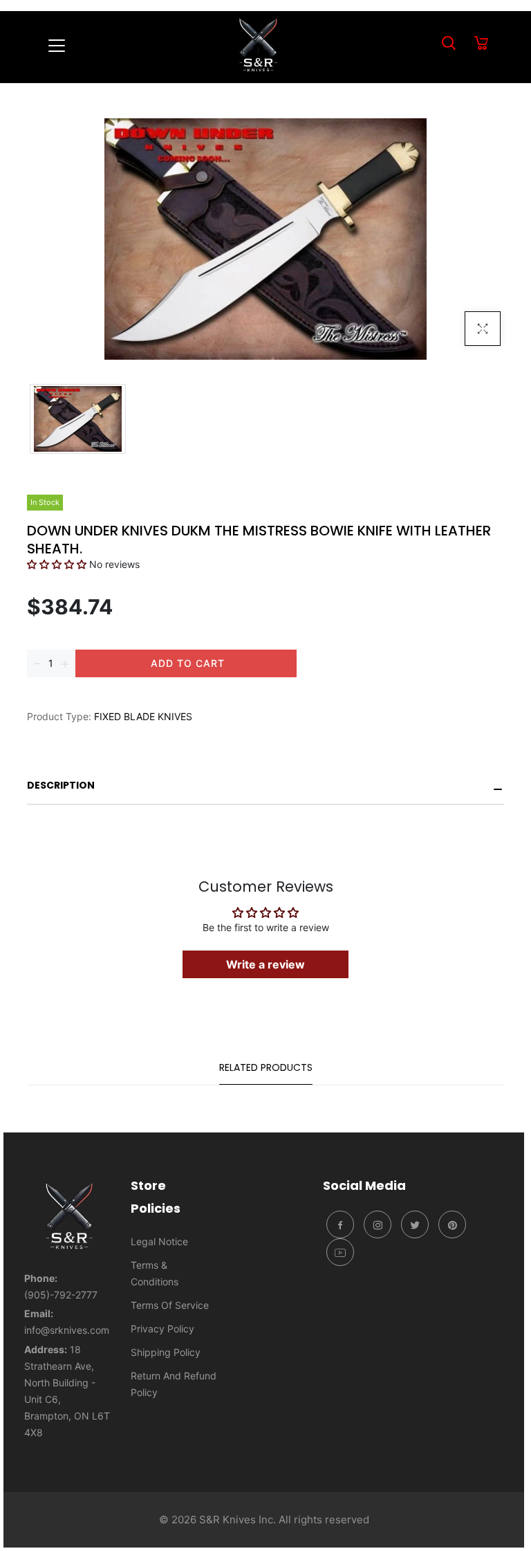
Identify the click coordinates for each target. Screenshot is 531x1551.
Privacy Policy (162, 1328)
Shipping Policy (166, 1352)
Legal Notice (159, 1241)
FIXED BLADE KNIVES (143, 716)
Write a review (265, 964)
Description (61, 785)
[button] (56, 564)
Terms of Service (170, 1305)
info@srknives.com (66, 1330)
